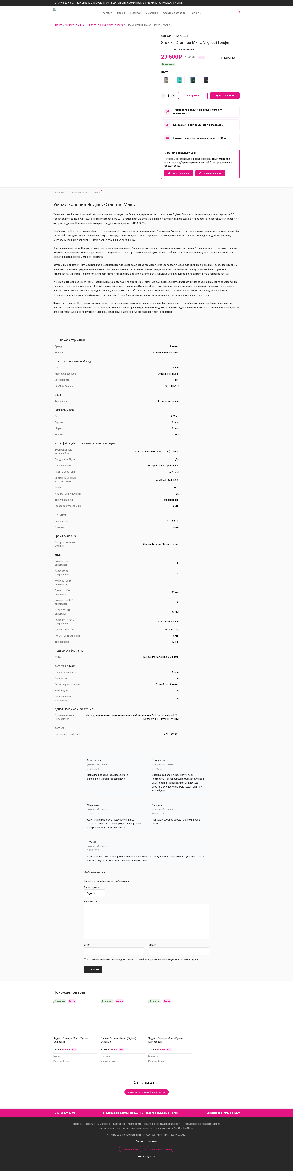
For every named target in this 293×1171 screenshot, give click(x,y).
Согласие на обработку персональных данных (125, 1128)
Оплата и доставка (174, 12)
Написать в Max (130, 1149)
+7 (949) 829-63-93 (64, 2)
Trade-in (121, 12)
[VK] (239, 2)
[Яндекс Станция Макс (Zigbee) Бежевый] (166, 80)
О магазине (151, 12)
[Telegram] (234, 2)
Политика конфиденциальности (162, 1123)
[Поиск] (216, 13)
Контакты (196, 12)
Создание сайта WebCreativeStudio (174, 1128)
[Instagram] (226, 2)
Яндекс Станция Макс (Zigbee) (105, 25)
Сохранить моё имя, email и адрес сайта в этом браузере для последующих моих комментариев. (143, 959)
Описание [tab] (59, 192)
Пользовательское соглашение (202, 1123)
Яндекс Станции (74, 25)
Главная (57, 25)
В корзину (193, 95)
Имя (87, 944)
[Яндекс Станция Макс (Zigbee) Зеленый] (193, 80)
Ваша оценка (92, 887)
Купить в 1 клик (225, 95)
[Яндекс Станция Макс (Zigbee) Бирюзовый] (179, 80)
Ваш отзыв (91, 901)
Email (152, 944)
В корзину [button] (58, 1056)
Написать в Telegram (160, 1149)
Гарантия (135, 12)
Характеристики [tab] (77, 192)
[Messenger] (230, 2)
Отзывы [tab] (96, 192)
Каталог (107, 12)
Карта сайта (134, 1123)
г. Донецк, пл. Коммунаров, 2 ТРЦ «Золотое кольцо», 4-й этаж (147, 2)
